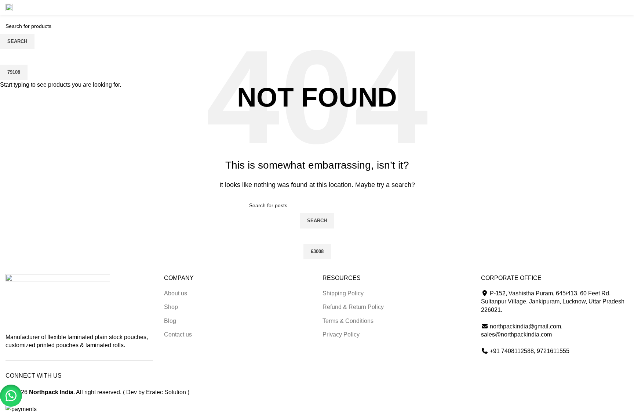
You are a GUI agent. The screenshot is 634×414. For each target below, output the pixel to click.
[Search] (605, 7)
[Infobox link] (34, 7)
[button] (11, 396)
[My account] (618, 7)
